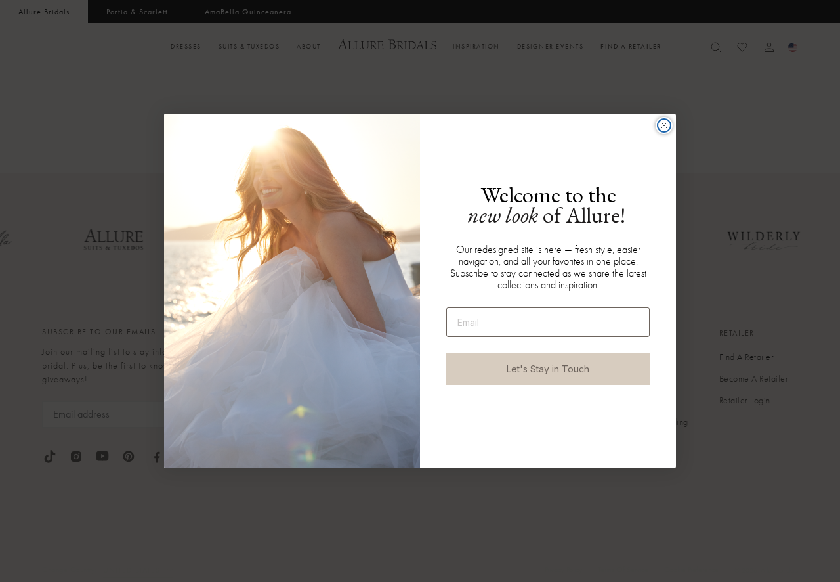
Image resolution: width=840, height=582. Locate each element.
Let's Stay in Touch (548, 368)
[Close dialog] (664, 125)
